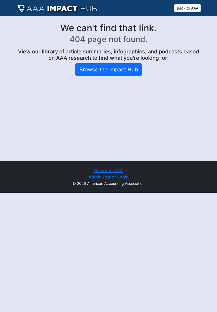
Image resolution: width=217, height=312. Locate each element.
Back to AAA (187, 8)
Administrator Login (108, 177)
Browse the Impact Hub (108, 69)
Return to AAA (108, 170)
